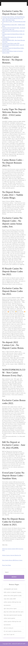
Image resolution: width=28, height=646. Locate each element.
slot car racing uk (8, 628)
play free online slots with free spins (13, 611)
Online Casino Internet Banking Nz (11, 555)
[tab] (8, 5)
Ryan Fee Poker (6, 565)
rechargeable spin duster (10, 589)
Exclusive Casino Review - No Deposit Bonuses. (13, 16)
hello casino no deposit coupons (12, 592)
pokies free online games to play (13, 595)
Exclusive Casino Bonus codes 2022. (11, 43)
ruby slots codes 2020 (10, 598)
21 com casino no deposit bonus (12, 631)
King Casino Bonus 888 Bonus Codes (12, 560)
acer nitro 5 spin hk (9, 634)
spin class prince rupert (10, 608)
